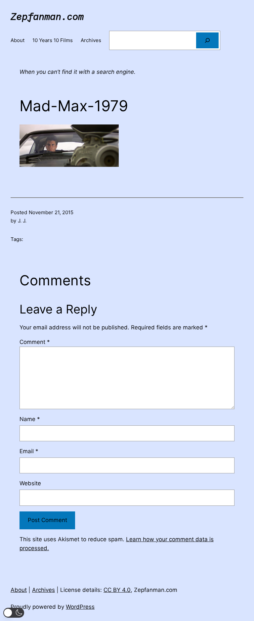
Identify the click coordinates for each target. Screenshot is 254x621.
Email (29, 451)
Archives (43, 590)
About (19, 590)
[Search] (207, 40)
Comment (35, 342)
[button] (13, 613)
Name (30, 419)
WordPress (80, 606)
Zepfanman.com (47, 16)
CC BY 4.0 (117, 590)
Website (30, 483)
